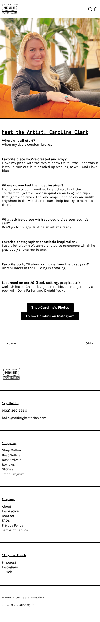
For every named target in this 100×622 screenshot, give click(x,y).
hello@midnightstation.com (24, 418)
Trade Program (13, 474)
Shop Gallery (12, 450)
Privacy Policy (12, 525)
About (6, 506)
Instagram (10, 567)
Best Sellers (11, 455)
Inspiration (10, 511)
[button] (90, 9)
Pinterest (9, 563)
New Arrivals (11, 460)
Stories (7, 469)
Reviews (8, 464)
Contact (8, 516)
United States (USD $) (16, 605)
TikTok (7, 572)
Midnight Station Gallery (28, 597)
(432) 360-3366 (14, 410)
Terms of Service (15, 530)
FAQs (6, 520)
